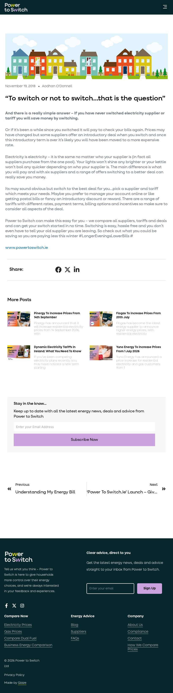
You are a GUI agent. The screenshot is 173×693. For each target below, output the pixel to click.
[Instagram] (22, 606)
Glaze (22, 682)
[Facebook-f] (6, 606)
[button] (165, 7)
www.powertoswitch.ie (26, 248)
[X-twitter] (14, 606)
